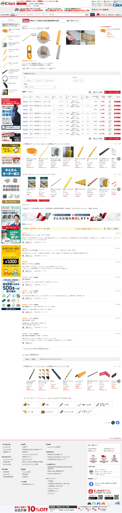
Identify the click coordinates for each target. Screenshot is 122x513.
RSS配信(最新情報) (8, 476)
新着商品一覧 (6, 451)
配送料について (92, 450)
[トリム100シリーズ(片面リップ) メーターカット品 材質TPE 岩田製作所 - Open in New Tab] (104, 152)
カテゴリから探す (5, 14)
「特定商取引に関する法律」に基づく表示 (59, 483)
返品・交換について (109, 450)
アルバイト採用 (26, 471)
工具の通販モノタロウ (38, 208)
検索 (92, 14)
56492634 (25, 101)
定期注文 (28, 6)
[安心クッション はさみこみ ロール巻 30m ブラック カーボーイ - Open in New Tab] (104, 182)
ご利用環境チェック (53, 490)
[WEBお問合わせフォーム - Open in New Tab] (94, 3)
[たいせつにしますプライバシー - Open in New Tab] (117, 504)
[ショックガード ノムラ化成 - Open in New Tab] (80, 374)
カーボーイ (25, 26)
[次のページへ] (119, 159)
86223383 (25, 125)
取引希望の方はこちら (28, 484)
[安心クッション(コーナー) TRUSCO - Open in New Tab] (104, 374)
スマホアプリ (6, 474)
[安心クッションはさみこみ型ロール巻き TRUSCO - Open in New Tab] (56, 152)
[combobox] (56, 15)
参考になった (29, 242)
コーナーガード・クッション (79, 208)
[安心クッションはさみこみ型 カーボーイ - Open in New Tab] (56, 182)
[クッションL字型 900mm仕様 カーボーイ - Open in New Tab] (31, 374)
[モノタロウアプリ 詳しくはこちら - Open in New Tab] (104, 491)
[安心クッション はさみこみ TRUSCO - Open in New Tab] (44, 152)
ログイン (21, 3)
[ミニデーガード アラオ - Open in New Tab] (31, 182)
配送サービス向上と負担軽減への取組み (32, 461)
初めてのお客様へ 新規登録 (37, 3)
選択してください (29, 87)
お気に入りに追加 (97, 92)
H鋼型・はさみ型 (93, 208)
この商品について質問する (30, 359)
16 (48, 228)
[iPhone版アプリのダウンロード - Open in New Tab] (96, 497)
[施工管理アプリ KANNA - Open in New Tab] (11, 229)
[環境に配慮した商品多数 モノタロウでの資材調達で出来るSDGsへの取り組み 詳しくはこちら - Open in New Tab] (11, 309)
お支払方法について (109, 448)
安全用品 (67, 208)
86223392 (25, 129)
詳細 (87, 14)
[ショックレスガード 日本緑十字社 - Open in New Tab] (68, 152)
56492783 (25, 105)
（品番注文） (13, 14)
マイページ (19, 6)
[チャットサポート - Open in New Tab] (100, 3)
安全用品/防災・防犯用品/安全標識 (54, 208)
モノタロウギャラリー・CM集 (30, 464)
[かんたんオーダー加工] (11, 203)
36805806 (25, 113)
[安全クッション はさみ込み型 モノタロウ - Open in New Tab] (31, 152)
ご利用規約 (50, 481)
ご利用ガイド (94, 445)
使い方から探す (7, 464)
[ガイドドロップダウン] (108, 5)
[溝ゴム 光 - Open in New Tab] (56, 374)
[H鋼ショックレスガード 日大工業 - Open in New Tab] (68, 182)
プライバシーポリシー (53, 488)
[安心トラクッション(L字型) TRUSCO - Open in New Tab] (68, 374)
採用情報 (23, 469)
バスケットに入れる (114, 92)
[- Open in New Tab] (93, 459)
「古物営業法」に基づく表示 (55, 486)
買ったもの (111, 14)
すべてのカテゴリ (22, 14)
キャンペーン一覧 (8, 459)
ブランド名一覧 (7, 449)
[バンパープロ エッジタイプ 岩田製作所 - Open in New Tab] (92, 182)
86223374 (25, 121)
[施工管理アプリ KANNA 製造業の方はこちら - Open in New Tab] (11, 242)
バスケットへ (33, 200)
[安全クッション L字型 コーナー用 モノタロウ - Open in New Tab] (44, 374)
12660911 (25, 109)
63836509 (25, 133)
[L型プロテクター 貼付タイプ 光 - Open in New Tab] (92, 374)
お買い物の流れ (92, 448)
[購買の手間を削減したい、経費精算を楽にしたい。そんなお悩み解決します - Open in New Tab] (71, 217)
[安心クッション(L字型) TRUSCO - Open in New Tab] (80, 152)
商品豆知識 (6, 471)
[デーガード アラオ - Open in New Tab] (44, 182)
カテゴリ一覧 (6, 447)
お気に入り (118, 14)
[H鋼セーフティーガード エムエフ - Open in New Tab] (80, 182)
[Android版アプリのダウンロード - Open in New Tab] (112, 497)
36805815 (25, 117)
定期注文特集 (6, 461)
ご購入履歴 (36, 6)
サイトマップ (51, 493)
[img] (8, 3)
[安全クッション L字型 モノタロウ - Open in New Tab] (92, 152)
